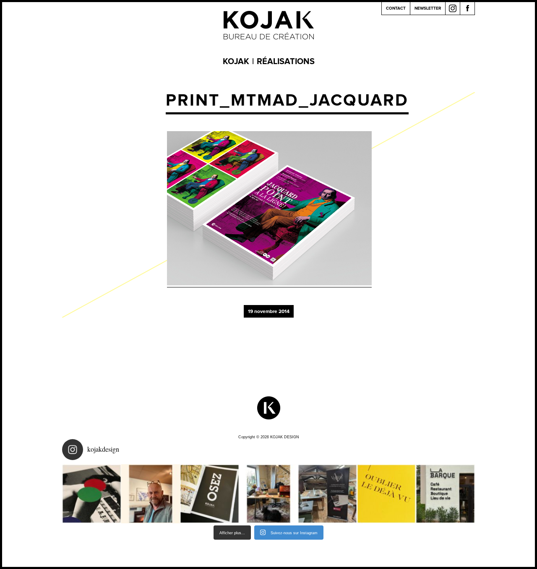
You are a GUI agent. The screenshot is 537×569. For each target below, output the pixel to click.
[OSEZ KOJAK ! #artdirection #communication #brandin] (268, 493)
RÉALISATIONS (286, 61)
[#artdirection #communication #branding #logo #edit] (91, 493)
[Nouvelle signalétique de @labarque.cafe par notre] (445, 493)
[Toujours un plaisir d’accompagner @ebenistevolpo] (327, 493)
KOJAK (236, 61)
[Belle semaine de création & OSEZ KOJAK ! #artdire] (209, 493)
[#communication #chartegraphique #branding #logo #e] (150, 493)
